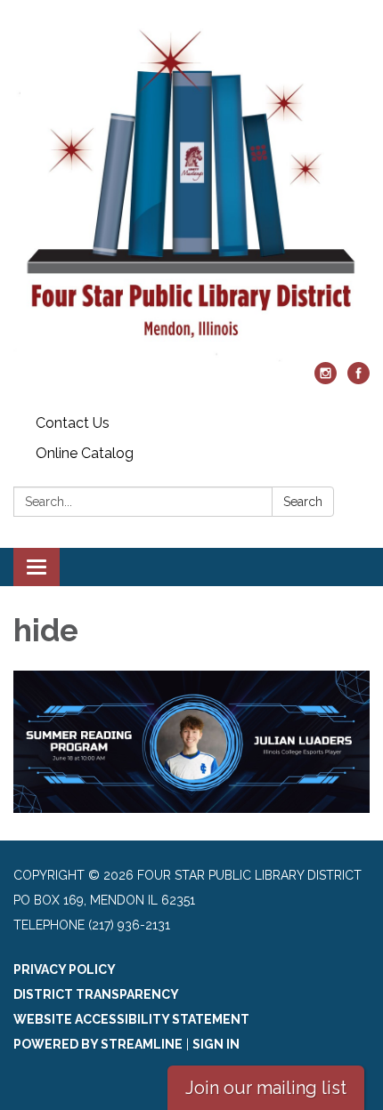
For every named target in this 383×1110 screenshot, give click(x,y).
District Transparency (96, 994)
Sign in (216, 1044)
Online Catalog (85, 453)
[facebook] (358, 379)
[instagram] (325, 379)
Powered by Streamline (98, 1044)
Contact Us (73, 422)
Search (302, 502)
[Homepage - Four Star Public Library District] (191, 190)
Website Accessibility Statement (131, 1019)
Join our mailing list (265, 1087)
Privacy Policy (64, 969)
